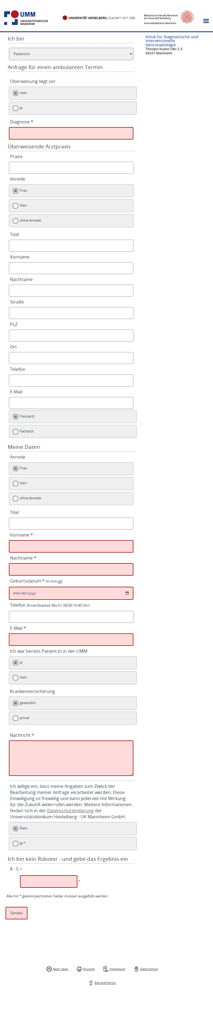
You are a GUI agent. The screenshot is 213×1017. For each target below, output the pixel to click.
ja (21, 107)
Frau (23, 190)
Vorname (19, 257)
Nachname (21, 279)
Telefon (18, 369)
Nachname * (23, 558)
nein (23, 92)
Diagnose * (21, 122)
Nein (23, 828)
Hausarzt (27, 416)
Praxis (16, 156)
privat (24, 717)
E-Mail (16, 392)
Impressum (117, 969)
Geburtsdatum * (36, 581)
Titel (14, 234)
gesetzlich (28, 702)
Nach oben (60, 969)
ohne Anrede (30, 220)
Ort (13, 347)
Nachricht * (22, 735)
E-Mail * (18, 628)
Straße (17, 302)
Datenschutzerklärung (70, 811)
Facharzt (27, 431)
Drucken (89, 969)
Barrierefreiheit (105, 983)
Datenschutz (149, 969)
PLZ (13, 324)
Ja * (22, 843)
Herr (23, 205)
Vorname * (21, 535)
